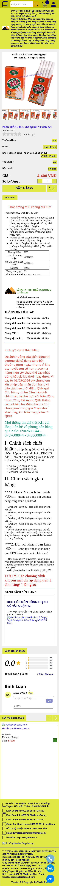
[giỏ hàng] (45, 4)
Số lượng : (11, 181)
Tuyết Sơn (42, 882)
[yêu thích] (52, 188)
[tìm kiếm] (36, 4)
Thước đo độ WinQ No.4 (15, 728)
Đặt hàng (24, 188)
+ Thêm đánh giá (45, 674)
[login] (55, 740)
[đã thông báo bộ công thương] (18, 843)
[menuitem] (13, 114)
